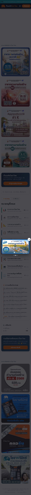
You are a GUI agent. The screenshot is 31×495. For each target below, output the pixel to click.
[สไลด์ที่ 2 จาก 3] (15, 255)
